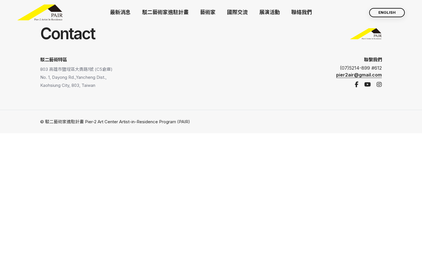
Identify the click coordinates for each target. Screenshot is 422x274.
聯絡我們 (301, 12)
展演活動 (269, 12)
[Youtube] (367, 84)
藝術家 (208, 12)
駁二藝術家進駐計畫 (165, 12)
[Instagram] (379, 84)
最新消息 (120, 12)
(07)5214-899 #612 (361, 68)
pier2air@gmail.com (359, 75)
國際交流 (237, 12)
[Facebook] (357, 84)
